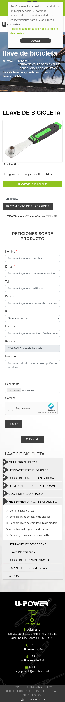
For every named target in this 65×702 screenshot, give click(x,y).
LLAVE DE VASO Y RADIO (26, 493)
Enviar (14, 423)
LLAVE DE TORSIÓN (22, 552)
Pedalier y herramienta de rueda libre (30, 535)
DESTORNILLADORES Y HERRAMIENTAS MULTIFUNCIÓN (35, 485)
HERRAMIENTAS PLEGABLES (29, 470)
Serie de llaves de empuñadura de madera (33, 522)
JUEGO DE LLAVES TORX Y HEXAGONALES (35, 478)
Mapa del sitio (35, 699)
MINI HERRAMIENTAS (23, 462)
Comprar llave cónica (22, 510)
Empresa (10, 296)
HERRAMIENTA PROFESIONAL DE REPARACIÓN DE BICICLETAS (35, 501)
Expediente (12, 384)
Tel (7, 281)
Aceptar (35, 40)
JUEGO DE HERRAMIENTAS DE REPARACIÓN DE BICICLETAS (35, 560)
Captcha (10, 397)
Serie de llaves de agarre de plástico (30, 516)
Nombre (10, 251)
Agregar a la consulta (34, 183)
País (8, 311)
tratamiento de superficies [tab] (28, 206)
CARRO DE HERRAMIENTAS (28, 568)
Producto (21, 60)
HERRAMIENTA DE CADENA (27, 544)
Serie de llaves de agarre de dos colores (25, 72)
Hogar (9, 60)
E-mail (9, 266)
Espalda (33, 439)
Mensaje (10, 356)
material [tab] (12, 199)
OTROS (14, 575)
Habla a (10, 326)
